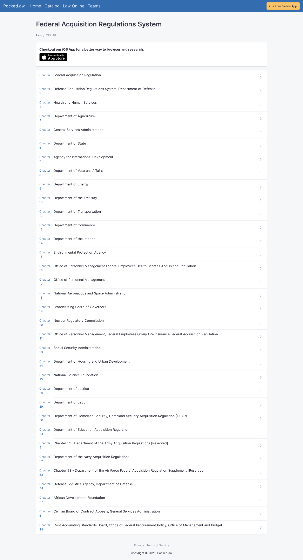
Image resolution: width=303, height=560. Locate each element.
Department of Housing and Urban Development (92, 361)
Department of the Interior (74, 239)
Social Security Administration (77, 348)
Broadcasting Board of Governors (80, 307)
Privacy (139, 545)
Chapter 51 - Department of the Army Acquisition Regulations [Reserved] (111, 443)
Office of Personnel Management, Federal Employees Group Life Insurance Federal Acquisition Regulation (136, 334)
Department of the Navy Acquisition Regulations (91, 457)
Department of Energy (71, 184)
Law (39, 35)
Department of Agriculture (74, 116)
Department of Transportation (77, 211)
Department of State (70, 143)
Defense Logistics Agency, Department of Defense (93, 484)
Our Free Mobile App (283, 6)
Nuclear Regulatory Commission (79, 320)
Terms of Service (158, 545)
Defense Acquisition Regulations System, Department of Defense (104, 89)
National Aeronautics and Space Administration (90, 293)
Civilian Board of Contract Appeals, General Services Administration (107, 511)
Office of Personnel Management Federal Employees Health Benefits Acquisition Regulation (125, 266)
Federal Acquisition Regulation (77, 75)
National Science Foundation (76, 375)
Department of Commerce (74, 225)
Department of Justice (71, 389)
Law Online (74, 6)
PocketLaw (14, 6)
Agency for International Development (83, 157)
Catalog (52, 6)
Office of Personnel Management (79, 280)
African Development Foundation (79, 498)
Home (35, 6)
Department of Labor (70, 402)
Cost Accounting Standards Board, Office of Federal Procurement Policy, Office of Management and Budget (138, 525)
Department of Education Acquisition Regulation (91, 429)
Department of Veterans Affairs (78, 170)
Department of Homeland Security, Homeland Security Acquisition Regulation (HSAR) (120, 416)
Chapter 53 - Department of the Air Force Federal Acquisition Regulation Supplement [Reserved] (129, 470)
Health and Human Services (75, 102)
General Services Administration (78, 130)
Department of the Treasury (75, 198)
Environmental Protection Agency (80, 252)
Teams (94, 6)
